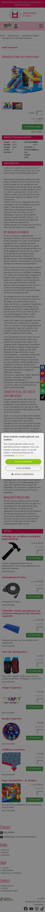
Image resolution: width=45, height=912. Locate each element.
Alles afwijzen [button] (23, 468)
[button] (23, 474)
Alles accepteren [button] (23, 462)
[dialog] (22, 456)
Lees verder (19, 456)
